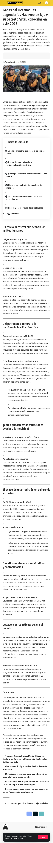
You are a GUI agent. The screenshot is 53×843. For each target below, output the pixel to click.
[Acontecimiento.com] (15, 3)
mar (24, 102)
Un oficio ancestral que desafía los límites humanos (25, 152)
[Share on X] (13, 55)
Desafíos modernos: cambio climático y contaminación (23, 197)
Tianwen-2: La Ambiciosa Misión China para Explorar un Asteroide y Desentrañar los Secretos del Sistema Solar (25, 759)
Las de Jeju (13, 697)
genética (22, 803)
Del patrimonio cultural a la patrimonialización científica (18, 163)
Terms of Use (18, 838)
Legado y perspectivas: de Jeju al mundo (25, 208)
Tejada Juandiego (11, 62)
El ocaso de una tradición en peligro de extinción (23, 186)
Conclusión (16, 213)
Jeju (37, 803)
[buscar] (35, 3)
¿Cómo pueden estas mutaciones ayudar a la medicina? (26, 175)
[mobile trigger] (5, 3)
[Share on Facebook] (9, 55)
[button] (17, 55)
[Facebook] (48, 827)
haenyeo (31, 803)
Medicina (44, 803)
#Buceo (13, 803)
